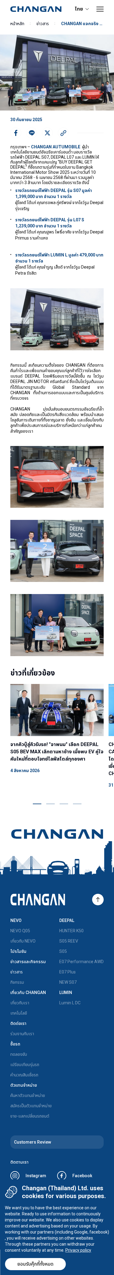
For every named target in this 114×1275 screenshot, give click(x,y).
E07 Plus (67, 971)
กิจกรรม (17, 982)
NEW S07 (68, 982)
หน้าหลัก (17, 23)
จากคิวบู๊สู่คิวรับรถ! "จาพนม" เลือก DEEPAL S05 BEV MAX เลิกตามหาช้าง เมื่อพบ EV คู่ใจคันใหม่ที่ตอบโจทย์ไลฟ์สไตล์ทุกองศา (56, 752)
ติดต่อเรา (18, 1023)
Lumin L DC (70, 1002)
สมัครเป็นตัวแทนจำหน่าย (31, 1105)
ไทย (79, 9)
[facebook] (16, 133)
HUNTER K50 (71, 930)
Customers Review (32, 1142)
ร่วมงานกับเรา (22, 1033)
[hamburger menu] (100, 9)
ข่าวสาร (42, 23)
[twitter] (47, 133)
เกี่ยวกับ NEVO (23, 941)
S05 (63, 951)
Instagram (36, 1175)
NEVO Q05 (20, 930)
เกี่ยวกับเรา (19, 1002)
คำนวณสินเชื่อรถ (24, 1074)
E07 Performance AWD (81, 961)
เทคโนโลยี (18, 1013)
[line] (31, 133)
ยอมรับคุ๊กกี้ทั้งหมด (35, 1264)
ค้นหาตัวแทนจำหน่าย (27, 1095)
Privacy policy (78, 1250)
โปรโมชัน (18, 951)
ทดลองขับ (18, 1054)
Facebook (82, 1175)
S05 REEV (68, 941)
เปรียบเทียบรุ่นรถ (24, 1064)
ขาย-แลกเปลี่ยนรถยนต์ (29, 1116)
